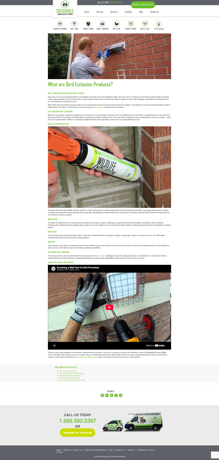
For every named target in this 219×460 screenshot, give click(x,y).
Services (67, 450)
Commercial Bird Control (68, 371)
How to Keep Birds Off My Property (71, 373)
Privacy (131, 450)
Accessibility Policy (145, 450)
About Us (78, 450)
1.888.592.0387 (116, 2)
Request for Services (77, 432)
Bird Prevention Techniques (69, 378)
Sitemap (59, 452)
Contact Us (120, 450)
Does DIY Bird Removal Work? (70, 375)
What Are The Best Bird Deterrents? (72, 380)
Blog (111, 450)
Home (58, 450)
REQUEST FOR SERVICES (143, 4)
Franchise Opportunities (95, 450)
